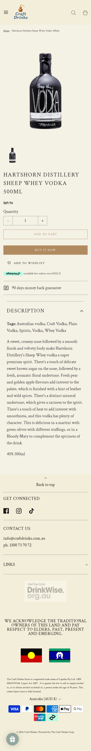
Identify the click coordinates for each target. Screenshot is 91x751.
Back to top (45, 484)
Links (9, 564)
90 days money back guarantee (36, 288)
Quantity (10, 211)
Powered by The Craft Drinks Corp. (56, 732)
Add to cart (45, 234)
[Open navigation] (6, 12)
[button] (12, 155)
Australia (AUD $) (43, 698)
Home (6, 30)
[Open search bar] (73, 12)
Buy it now (45, 250)
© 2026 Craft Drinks (27, 732)
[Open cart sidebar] (85, 12)
